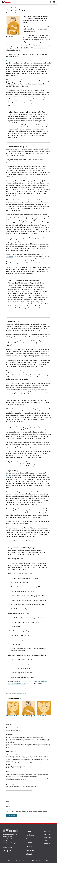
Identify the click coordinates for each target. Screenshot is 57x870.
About (46, 840)
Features (29, 831)
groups (8, 475)
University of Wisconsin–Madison (34, 861)
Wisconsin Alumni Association (18, 861)
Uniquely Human (11, 715)
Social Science (11, 7)
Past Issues (47, 834)
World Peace (41, 715)
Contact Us (47, 844)
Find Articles (47, 837)
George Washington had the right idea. (28, 716)
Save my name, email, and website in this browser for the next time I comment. (28, 811)
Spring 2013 (19, 693)
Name (8, 801)
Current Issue (47, 831)
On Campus (30, 835)
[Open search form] (50, 2)
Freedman (9, 257)
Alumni (29, 854)
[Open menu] (54, 2)
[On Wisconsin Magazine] (7, 3)
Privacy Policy (45, 861)
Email (8, 806)
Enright (8, 61)
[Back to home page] (10, 831)
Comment (9, 789)
